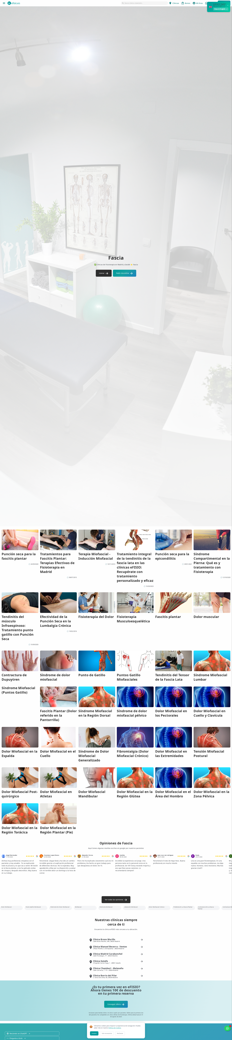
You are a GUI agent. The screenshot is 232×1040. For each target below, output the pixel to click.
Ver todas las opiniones (114, 900)
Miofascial (78, 907)
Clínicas (175, 3)
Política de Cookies (115, 1028)
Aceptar (94, 1033)
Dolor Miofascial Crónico (156, 907)
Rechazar (120, 1033)
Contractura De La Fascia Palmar (206, 908)
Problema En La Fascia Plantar (182, 907)
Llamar (101, 273)
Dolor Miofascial (6, 907)
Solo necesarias (107, 1033)
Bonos (187, 3)
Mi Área (199, 3)
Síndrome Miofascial (106, 907)
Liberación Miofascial (131, 907)
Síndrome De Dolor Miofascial (59, 907)
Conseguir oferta (114, 1004)
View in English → (220, 9)
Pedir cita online (122, 273)
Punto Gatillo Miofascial (33, 907)
